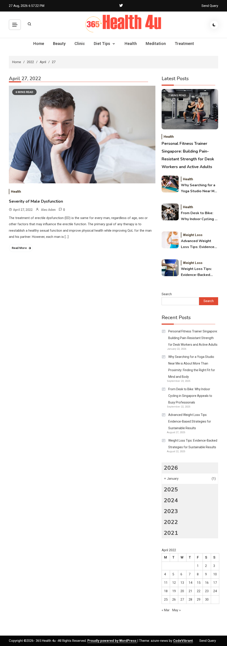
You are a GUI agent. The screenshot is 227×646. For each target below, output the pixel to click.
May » (176, 610)
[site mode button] (214, 25)
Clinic (79, 43)
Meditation (156, 43)
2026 (171, 468)
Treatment (184, 43)
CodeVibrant (183, 641)
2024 (171, 500)
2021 (171, 533)
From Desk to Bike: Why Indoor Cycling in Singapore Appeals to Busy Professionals (199, 216)
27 (182, 599)
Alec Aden (48, 209)
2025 (171, 489)
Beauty (59, 43)
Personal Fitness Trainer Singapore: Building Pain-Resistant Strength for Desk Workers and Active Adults (193, 338)
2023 (171, 511)
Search (167, 294)
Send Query (210, 6)
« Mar (166, 610)
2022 (171, 522)
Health (131, 43)
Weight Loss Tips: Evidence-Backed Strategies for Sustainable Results (198, 272)
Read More (19, 248)
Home (38, 43)
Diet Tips (102, 43)
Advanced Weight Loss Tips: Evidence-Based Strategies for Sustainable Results (199, 244)
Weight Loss (192, 235)
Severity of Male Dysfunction (36, 201)
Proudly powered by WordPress (112, 641)
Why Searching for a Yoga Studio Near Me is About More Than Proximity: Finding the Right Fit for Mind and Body (199, 188)
